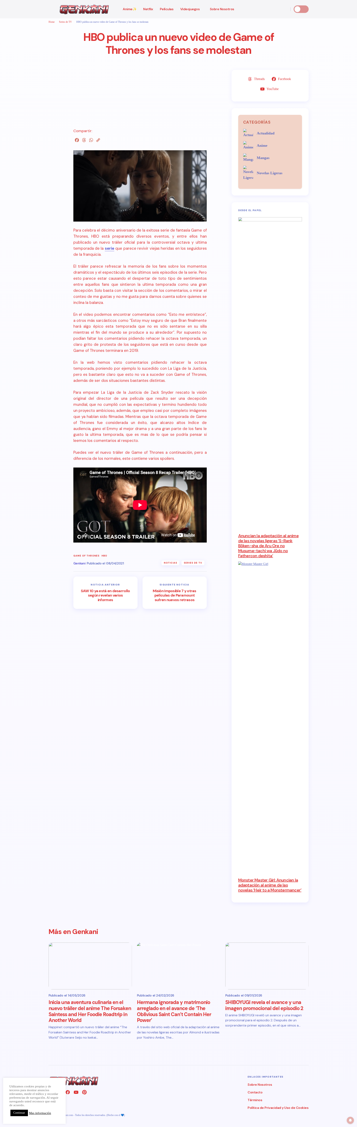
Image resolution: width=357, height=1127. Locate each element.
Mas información (40, 1113)
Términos (255, 1100)
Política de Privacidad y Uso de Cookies (278, 1108)
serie (109, 248)
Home (52, 21)
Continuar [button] (19, 1112)
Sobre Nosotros (260, 1084)
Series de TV (65, 21)
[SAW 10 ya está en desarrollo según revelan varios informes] (105, 593)
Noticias (170, 562)
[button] (51, 9)
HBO (104, 555)
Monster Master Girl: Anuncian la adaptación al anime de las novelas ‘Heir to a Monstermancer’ (270, 885)
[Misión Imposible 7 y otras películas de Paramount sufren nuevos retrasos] (175, 593)
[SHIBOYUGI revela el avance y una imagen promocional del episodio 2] (267, 966)
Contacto (255, 1092)
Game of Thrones (86, 555)
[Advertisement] (140, 99)
